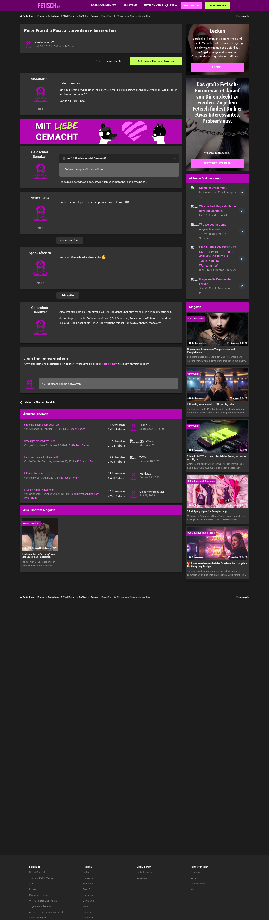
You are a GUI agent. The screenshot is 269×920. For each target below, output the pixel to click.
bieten (41, 900)
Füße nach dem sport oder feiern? (43, 424)
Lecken (217, 67)
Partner (194, 867)
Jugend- (33, 906)
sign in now (111, 363)
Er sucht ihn (143, 878)
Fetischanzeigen (145, 872)
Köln (85, 906)
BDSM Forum (144, 867)
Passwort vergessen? (40, 895)
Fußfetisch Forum (64, 46)
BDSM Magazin (47, 878)
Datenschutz (49, 906)
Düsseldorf (88, 895)
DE (172, 5)
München (88, 883)
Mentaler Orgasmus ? (213, 188)
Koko (193, 889)
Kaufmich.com (198, 883)
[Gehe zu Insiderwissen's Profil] (194, 189)
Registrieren (217, 5)
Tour (31, 878)
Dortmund (88, 900)
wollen (53, 900)
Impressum (35, 889)
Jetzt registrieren (217, 163)
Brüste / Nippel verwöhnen (39, 490)
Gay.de (194, 878)
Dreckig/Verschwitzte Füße (39, 441)
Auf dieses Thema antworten (156, 61)
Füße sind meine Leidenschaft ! (41, 457)
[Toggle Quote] (64, 158)
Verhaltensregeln (38, 917)
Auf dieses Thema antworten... (64, 383)
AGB (31, 883)
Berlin (86, 872)
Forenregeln (242, 16)
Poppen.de (196, 872)
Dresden (87, 912)
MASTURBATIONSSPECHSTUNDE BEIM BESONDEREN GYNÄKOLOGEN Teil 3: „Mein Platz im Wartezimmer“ (217, 256)
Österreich (88, 917)
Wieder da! (191, 5)
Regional (87, 867)
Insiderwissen (208, 192)
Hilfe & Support (37, 872)
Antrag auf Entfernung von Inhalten (47, 912)
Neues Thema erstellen (109, 61)
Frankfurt (88, 889)
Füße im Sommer (34, 473)
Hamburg (88, 878)
